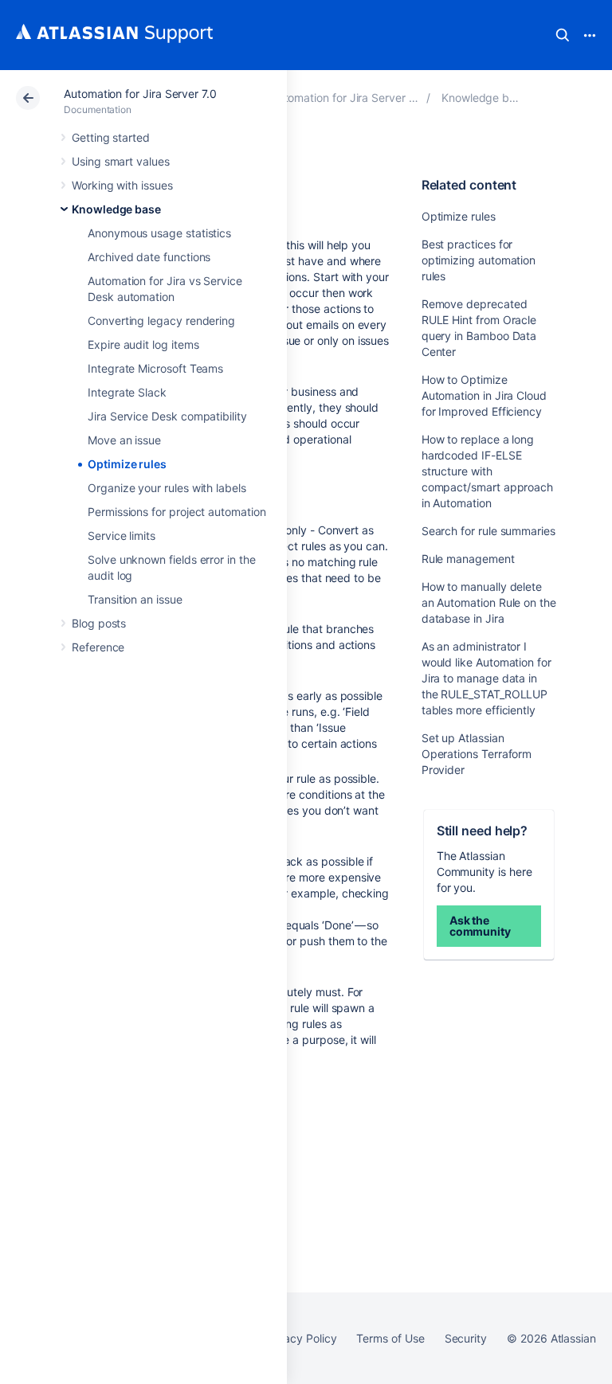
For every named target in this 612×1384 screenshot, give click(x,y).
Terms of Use (390, 1338)
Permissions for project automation (177, 511)
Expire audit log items (143, 344)
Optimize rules (127, 464)
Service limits (121, 535)
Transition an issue (135, 599)
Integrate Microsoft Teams (155, 368)
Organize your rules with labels (167, 488)
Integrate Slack (127, 392)
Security (466, 1338)
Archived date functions (149, 257)
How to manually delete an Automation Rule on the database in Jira (489, 602)
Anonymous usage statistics (159, 233)
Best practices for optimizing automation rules (479, 260)
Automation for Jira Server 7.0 (140, 93)
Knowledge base (116, 209)
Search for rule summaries (488, 531)
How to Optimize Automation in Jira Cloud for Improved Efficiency (484, 395)
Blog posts (99, 623)
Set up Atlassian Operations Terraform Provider (477, 753)
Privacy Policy (300, 1338)
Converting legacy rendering (161, 320)
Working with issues (122, 185)
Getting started (111, 137)
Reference (98, 647)
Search (562, 35)
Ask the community (480, 925)
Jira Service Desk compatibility (167, 416)
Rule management (468, 558)
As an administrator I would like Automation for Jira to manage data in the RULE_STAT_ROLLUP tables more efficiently (486, 678)
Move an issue (124, 440)
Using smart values (121, 161)
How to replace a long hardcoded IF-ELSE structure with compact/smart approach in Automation (487, 471)
